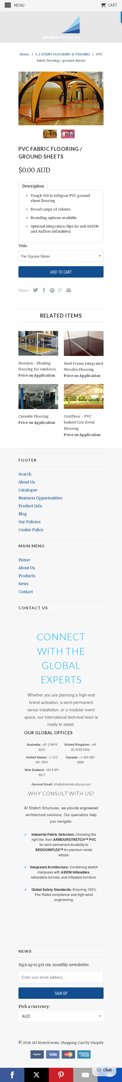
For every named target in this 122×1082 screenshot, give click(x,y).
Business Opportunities (40, 498)
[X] (36, 1075)
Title (22, 246)
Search (24, 474)
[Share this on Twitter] (34, 290)
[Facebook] (12, 1075)
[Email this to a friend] (67, 290)
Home (24, 560)
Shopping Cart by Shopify (82, 1043)
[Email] (85, 1075)
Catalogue (27, 490)
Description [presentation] (33, 186)
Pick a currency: (34, 1006)
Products (26, 576)
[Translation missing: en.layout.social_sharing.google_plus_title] (59, 290)
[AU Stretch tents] (61, 27)
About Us (26, 482)
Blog (22, 514)
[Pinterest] (61, 1075)
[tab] (33, 186)
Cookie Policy (30, 530)
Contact (25, 591)
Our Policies (29, 522)
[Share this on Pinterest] (50, 290)
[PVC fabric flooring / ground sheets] (61, 98)
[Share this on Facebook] (42, 290)
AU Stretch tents (45, 1043)
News (23, 583)
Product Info (30, 506)
